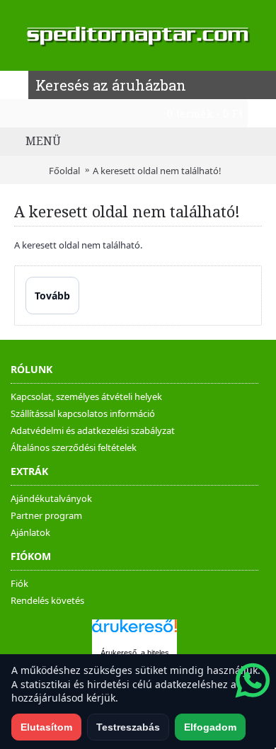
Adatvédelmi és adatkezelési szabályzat (93, 430)
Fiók (19, 583)
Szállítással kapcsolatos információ (83, 413)
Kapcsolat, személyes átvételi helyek (86, 396)
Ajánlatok (30, 532)
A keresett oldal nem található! (157, 170)
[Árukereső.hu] (134, 632)
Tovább (52, 295)
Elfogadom (210, 727)
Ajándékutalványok (51, 498)
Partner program (46, 515)
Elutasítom (46, 727)
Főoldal (64, 170)
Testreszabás (128, 727)
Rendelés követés (47, 600)
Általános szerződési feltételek (74, 447)
